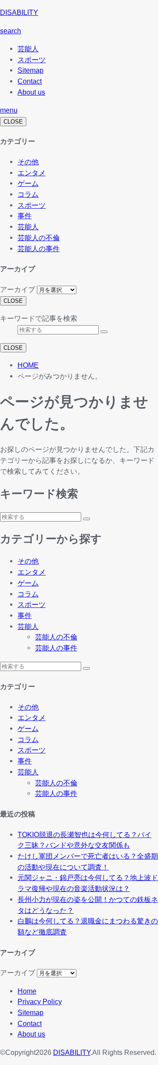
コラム (28, 194)
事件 (25, 216)
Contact (30, 81)
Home (27, 991)
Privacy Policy (40, 1001)
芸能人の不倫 (39, 237)
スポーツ (32, 60)
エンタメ (32, 173)
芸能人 (28, 49)
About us (31, 92)
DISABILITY (19, 12)
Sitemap (30, 70)
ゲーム (28, 183)
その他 (28, 162)
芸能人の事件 (39, 248)
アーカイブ (17, 289)
